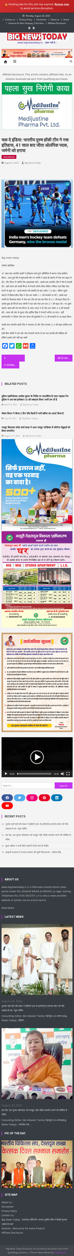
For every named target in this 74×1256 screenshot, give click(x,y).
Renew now (62, 4)
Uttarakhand (9, 157)
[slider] (34, 774)
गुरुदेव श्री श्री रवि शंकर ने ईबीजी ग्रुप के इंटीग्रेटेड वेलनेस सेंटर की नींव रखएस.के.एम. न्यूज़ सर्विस (36, 826)
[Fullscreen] (68, 773)
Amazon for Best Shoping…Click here (26, 23)
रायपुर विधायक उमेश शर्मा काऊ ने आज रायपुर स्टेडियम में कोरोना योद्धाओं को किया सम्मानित (36, 429)
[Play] (6, 773)
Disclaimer (41, 19)
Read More (8, 907)
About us (55, 19)
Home (66, 19)
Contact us (10, 19)
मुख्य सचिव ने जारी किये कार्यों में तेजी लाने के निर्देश (27, 845)
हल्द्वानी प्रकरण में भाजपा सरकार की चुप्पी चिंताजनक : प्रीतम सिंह (33, 852)
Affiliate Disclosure (57, 23)
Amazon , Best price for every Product (23, 1228)
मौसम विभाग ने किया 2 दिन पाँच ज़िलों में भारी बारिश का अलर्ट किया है (33, 413)
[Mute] (62, 773)
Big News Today (33, 162)
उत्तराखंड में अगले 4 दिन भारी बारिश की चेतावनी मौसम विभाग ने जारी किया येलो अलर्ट (12, 365)
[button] (37, 757)
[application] (37, 757)
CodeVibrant (60, 1252)
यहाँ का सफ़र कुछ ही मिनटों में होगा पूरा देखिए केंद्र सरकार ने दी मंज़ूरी (64, 358)
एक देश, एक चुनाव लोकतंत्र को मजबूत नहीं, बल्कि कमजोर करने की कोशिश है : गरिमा (38, 837)
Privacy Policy (25, 19)
